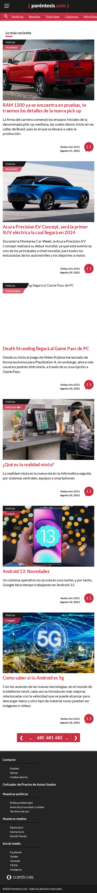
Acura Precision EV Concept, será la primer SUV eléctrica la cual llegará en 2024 (45, 229)
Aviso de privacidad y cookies (27, 807)
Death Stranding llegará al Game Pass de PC (46, 348)
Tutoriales (53, 17)
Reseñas (34, 17)
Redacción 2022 (70, 147)
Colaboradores (19, 777)
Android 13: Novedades (26, 571)
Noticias (17, 17)
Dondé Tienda (18, 836)
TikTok (14, 865)
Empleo (14, 768)
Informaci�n (13, 407)
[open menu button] (7, 6)
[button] (6, 16)
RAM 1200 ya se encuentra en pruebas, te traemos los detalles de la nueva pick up (44, 107)
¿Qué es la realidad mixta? (28, 464)
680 (40, 737)
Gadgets (10, 513)
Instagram (16, 869)
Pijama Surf (16, 827)
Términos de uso (19, 811)
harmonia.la (17, 831)
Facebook (16, 852)
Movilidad (11, 47)
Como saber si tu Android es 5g (33, 677)
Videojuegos (12, 291)
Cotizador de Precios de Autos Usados (29, 784)
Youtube (15, 861)
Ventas (14, 772)
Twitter (14, 856)
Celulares (71, 17)
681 (49, 737)
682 (58, 737)
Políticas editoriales (21, 802)
